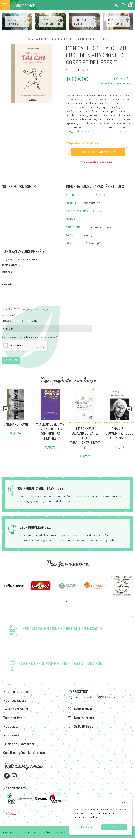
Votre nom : (8, 271)
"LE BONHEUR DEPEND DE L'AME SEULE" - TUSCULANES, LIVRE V (85, 437)
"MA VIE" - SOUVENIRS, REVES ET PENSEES (119, 433)
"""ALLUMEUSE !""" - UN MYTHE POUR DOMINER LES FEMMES (50, 431)
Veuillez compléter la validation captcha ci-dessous (28, 336)
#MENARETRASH (15, 424)
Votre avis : (7, 284)
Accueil (31, 39)
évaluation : (8, 315)
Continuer (11, 360)
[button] (5, 408)
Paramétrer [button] (87, 827)
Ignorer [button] (125, 802)
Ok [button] (114, 827)
